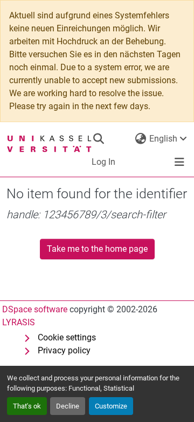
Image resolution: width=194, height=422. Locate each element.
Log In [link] (103, 162)
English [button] (163, 138)
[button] (98, 138)
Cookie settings (67, 337)
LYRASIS (18, 322)
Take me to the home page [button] (97, 249)
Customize (111, 406)
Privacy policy (64, 350)
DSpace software (34, 309)
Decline (67, 406)
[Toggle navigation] (179, 162)
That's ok (27, 406)
